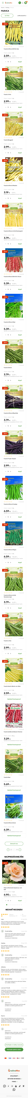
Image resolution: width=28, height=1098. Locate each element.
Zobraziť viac (14, 843)
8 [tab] (21, 904)
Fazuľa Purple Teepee (10, 458)
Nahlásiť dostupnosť (14, 699)
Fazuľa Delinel (8, 367)
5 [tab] (15, 904)
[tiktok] (19, 1086)
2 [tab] (8, 904)
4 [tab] (12, 904)
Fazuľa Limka (7, 640)
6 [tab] (17, 904)
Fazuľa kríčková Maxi (9, 322)
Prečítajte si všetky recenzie (14, 1045)
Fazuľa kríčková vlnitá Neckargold (13, 231)
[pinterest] (23, 1086)
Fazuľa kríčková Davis (10, 823)
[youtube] (16, 1086)
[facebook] (8, 1086)
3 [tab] (10, 904)
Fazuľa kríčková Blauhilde (11, 413)
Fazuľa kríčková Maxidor (10, 185)
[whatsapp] (14, 1089)
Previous (3, 878)
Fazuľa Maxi (7, 777)
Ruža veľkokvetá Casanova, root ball (13, 888)
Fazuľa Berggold (8, 140)
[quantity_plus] (10, 61)
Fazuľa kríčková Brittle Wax (11, 49)
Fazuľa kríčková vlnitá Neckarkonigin (10, 596)
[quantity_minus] (5, 61)
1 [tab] (6, 904)
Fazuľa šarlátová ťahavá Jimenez (13, 732)
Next (24, 878)
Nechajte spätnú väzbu (14, 1049)
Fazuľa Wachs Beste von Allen (12, 686)
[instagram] (12, 1086)
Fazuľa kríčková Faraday (10, 504)
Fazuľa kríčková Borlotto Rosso (12, 276)
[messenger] (4, 1086)
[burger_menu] (3, 3)
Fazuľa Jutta (7, 94)
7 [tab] (19, 904)
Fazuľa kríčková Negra (10, 549)
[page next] (20, 849)
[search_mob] (19, 2)
